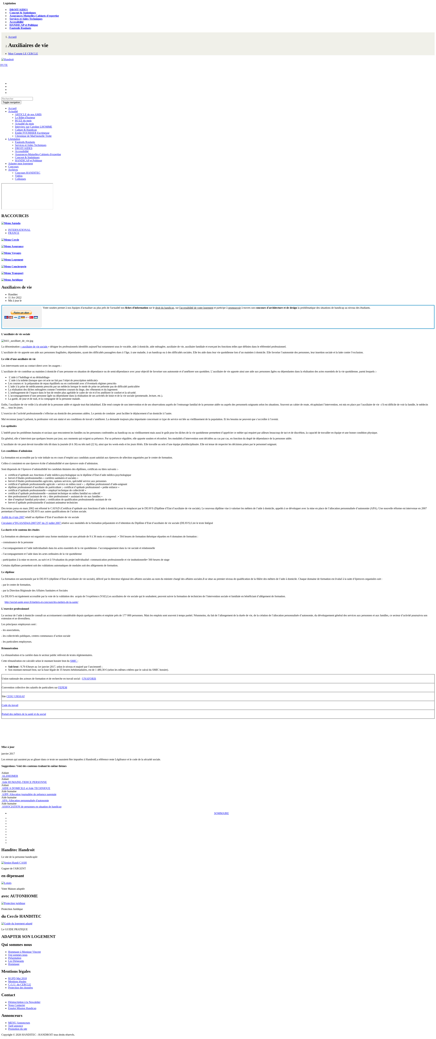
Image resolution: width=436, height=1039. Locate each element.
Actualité (13, 111)
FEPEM (62, 687)
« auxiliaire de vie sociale (34, 346)
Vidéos (18, 175)
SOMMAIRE (221, 813)
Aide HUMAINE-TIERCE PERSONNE (24, 782)
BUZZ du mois (23, 120)
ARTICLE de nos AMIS (28, 114)
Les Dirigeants (16, 961)
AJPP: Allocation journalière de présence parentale (28, 794)
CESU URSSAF (15, 696)
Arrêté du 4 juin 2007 (13, 517)
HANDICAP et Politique (24, 25)
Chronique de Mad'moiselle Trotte (33, 135)
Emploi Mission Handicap (22, 1008)
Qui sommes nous (17, 954)
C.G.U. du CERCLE (19, 984)
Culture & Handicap (26, 129)
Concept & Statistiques (23, 12)
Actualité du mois (24, 123)
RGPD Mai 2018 (17, 978)
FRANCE (13, 232)
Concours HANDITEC (27, 172)
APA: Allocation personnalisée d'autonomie (25, 800)
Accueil (12, 36)
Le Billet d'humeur (25, 117)
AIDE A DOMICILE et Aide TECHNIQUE (25, 788)
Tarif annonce (15, 1025)
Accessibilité (17, 21)
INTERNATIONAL (19, 229)
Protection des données (20, 987)
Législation (14, 139)
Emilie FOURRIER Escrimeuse (32, 132)
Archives (13, 169)
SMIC (73, 660)
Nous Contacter (16, 1005)
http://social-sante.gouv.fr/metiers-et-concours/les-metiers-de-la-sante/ (41, 602)
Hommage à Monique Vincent (24, 951)
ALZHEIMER (9, 775)
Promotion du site (17, 1028)
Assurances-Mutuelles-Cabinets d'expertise (34, 15)
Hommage (13, 964)
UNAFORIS (89, 678)
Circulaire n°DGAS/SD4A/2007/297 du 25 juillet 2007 (31, 523)
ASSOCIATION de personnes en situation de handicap (31, 806)
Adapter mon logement (20, 163)
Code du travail (10, 705)
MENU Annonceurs (19, 1022)
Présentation (14, 958)
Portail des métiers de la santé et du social (24, 714)
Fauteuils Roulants (20, 28)
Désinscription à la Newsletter (24, 1002)
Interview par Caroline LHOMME (33, 126)
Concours (13, 166)
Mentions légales (17, 981)
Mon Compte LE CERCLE (23, 53)
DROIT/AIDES (19, 9)
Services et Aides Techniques (26, 18)
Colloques (20, 178)
